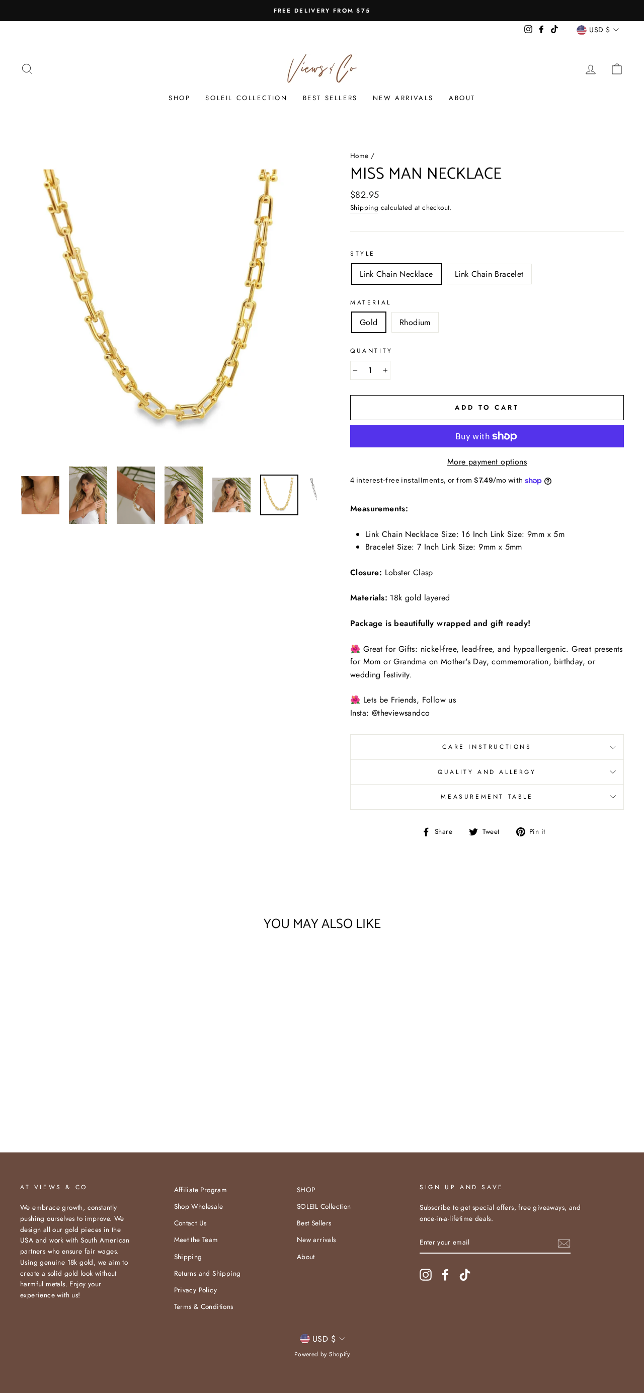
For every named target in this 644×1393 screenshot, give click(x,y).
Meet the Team (196, 1239)
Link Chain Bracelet (489, 274)
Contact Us (190, 1223)
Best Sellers (330, 98)
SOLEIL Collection (246, 98)
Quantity (371, 350)
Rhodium (415, 322)
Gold (369, 322)
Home (359, 155)
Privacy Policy (195, 1290)
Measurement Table (487, 796)
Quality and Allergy (487, 772)
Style (362, 253)
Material (370, 302)
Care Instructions (486, 746)
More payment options (487, 462)
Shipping (364, 207)
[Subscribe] (564, 1242)
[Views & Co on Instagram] (426, 1275)
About (462, 98)
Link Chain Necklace (396, 274)
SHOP (179, 98)
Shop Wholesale (198, 1206)
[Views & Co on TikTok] (465, 1275)
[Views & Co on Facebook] (445, 1275)
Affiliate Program (200, 1190)
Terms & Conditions (203, 1306)
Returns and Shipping (207, 1273)
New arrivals (403, 98)
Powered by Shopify (322, 1354)
